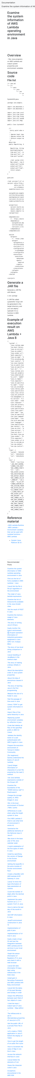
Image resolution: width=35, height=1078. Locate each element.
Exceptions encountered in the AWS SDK (14, 1073)
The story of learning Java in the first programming (14, 688)
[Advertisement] (15, 48)
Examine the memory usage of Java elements (14, 617)
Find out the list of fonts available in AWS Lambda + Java (15, 581)
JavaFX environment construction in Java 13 (14, 922)
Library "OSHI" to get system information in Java (15, 707)
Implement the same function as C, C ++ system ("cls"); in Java (15, 901)
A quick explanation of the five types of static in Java (15, 848)
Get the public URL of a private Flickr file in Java (15, 1025)
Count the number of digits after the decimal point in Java (15, 894)
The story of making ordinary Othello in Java (14, 665)
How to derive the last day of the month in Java (15, 909)
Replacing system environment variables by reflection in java (15, 720)
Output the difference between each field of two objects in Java (15, 998)
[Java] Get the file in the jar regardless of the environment (14, 588)
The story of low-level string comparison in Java (15, 649)
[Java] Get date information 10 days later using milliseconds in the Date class (14, 970)
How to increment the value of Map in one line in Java (15, 1049)
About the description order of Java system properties (15, 672)
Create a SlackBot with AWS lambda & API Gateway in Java (15, 876)
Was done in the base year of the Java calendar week (15, 841)
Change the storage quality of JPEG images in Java (14, 797)
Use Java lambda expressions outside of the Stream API (15, 780)
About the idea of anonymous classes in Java (15, 680)
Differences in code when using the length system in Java (15, 813)
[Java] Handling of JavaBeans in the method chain (14, 657)
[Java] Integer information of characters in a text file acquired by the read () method (15, 769)
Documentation (8, 3)
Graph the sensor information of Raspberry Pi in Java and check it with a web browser (14, 958)
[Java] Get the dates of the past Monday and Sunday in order (14, 990)
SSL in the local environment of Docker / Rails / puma (15, 805)
